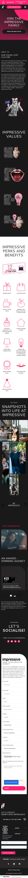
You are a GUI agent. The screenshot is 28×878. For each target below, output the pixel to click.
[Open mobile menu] (25, 7)
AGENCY (17, 828)
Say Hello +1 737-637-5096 (12, 819)
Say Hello (3, 2)
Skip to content (24, 0)
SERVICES (17, 833)
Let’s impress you (14, 7)
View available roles (14, 31)
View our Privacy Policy (14, 870)
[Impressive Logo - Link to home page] (2, 7)
